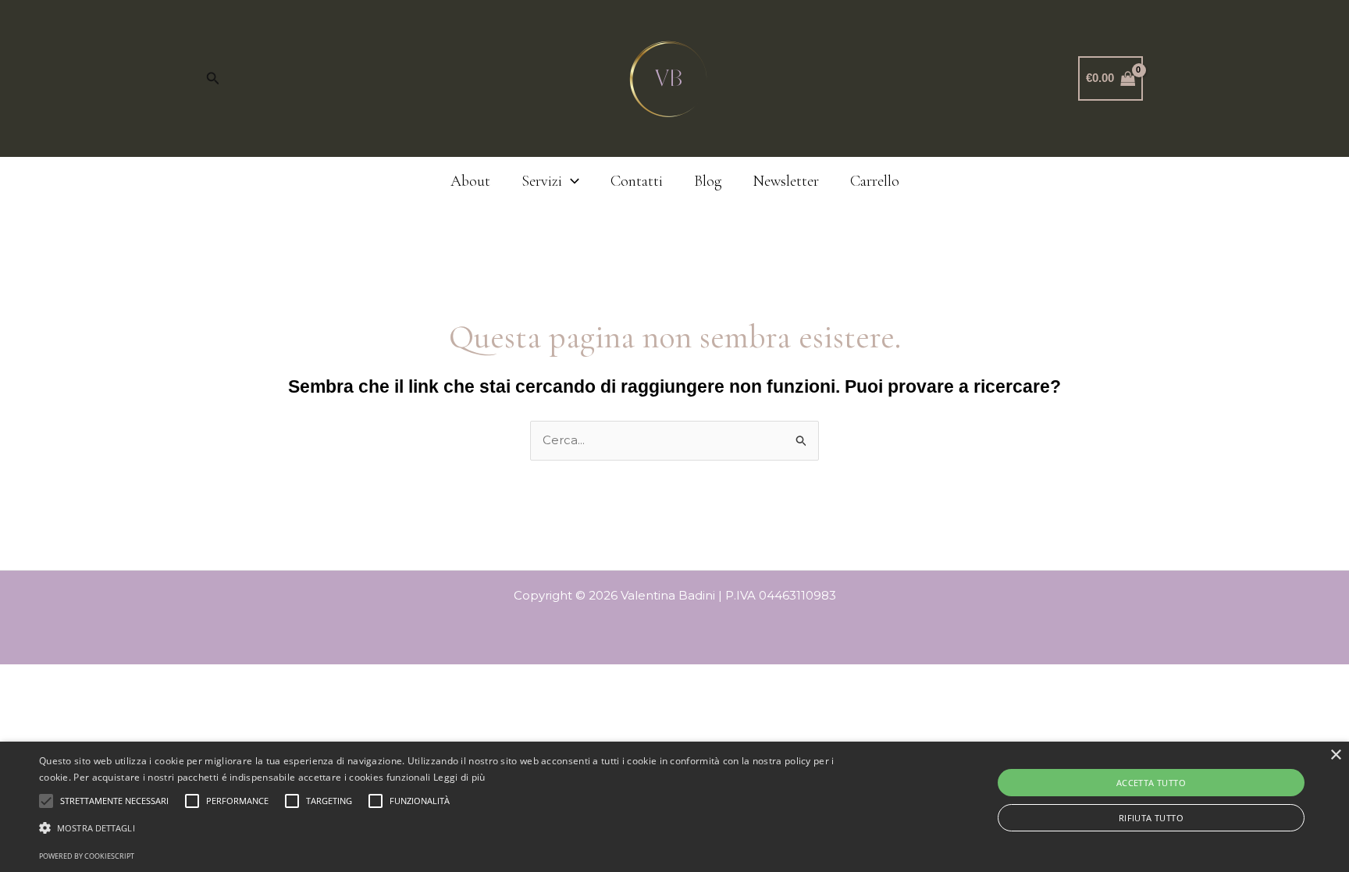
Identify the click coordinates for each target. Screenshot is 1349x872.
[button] (213, 79)
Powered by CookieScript (86, 856)
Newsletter (786, 181)
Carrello (874, 181)
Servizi (541, 181)
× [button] (1335, 755)
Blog (707, 181)
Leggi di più (459, 777)
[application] (570, 181)
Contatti (636, 181)
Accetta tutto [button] (1151, 782)
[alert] (674, 807)
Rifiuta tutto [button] (1151, 818)
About (470, 181)
